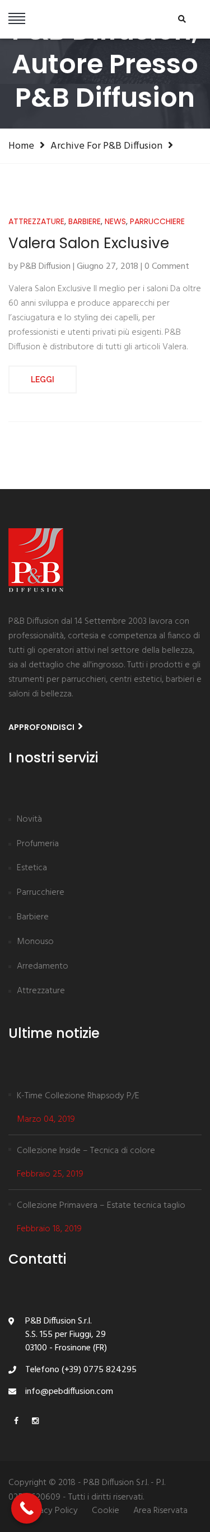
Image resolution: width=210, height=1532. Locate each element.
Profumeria (38, 844)
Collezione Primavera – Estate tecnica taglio (101, 1205)
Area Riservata (160, 1511)
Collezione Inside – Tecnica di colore (86, 1151)
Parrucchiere (157, 221)
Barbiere (84, 221)
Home (21, 146)
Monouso (35, 942)
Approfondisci (42, 727)
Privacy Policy (51, 1511)
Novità (29, 820)
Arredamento (42, 967)
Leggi (42, 379)
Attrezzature (36, 221)
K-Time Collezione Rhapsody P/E (78, 1096)
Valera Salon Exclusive (88, 243)
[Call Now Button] (26, 1508)
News (115, 221)
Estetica (32, 868)
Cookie (105, 1511)
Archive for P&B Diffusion (106, 146)
